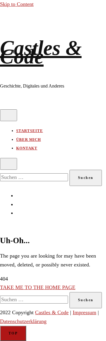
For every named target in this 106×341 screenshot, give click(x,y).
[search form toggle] (8, 164)
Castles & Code (41, 52)
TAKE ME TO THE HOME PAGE (37, 287)
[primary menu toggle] (8, 115)
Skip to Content (17, 4)
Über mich (28, 139)
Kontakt (26, 148)
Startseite (29, 131)
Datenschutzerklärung (23, 321)
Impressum (84, 312)
